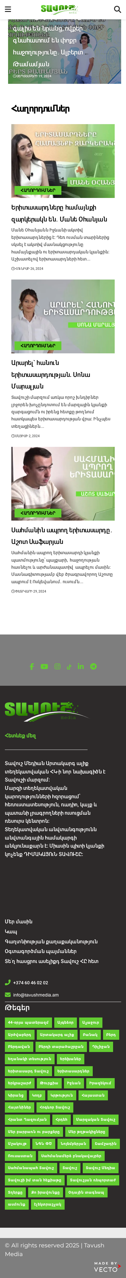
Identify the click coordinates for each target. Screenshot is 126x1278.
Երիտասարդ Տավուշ (28, 1071)
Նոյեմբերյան (73, 1143)
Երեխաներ (70, 1059)
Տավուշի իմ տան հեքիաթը (34, 1180)
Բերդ (111, 1035)
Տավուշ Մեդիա (100, 1168)
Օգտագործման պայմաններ (41, 951)
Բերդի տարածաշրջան (61, 1046)
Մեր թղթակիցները (86, 1132)
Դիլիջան (101, 1046)
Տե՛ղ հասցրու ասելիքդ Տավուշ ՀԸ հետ (52, 961)
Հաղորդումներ (38, 190)
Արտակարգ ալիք (57, 1035)
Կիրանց (16, 1095)
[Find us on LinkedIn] (81, 667)
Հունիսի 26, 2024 (29, 268)
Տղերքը (15, 1192)
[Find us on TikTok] (69, 667)
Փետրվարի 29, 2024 (30, 591)
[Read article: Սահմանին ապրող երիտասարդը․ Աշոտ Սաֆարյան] (63, 484)
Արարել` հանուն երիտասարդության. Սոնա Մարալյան (50, 375)
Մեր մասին (18, 921)
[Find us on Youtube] (44, 667)
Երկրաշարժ (19, 1083)
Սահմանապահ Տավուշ (31, 1168)
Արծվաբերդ (19, 1035)
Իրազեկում (100, 1083)
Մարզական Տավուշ (95, 1119)
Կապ (11, 931)
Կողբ (37, 1095)
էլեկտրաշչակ (47, 1204)
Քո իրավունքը (45, 1192)
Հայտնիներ (19, 1107)
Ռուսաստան (20, 1156)
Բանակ (90, 1035)
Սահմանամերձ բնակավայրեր (71, 1156)
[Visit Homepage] (62, 10)
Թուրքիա (49, 1083)
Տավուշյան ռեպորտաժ (93, 1180)
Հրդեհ (62, 1119)
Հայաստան (93, 1095)
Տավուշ (70, 1168)
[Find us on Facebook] (32, 667)
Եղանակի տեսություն (29, 1059)
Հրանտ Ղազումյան (27, 1119)
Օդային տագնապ (86, 1192)
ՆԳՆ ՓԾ (44, 1143)
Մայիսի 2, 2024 (27, 436)
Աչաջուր (90, 1022)
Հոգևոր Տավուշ (55, 1107)
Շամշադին (106, 1143)
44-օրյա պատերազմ (28, 1022)
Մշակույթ (17, 1143)
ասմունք (17, 1204)
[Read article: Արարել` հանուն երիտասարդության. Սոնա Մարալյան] (63, 316)
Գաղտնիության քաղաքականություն (51, 941)
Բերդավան (19, 1046)
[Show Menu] (8, 9)
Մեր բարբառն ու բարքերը (34, 1132)
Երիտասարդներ (73, 1071)
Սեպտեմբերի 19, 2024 (33, 76)
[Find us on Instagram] (57, 667)
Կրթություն (62, 1095)
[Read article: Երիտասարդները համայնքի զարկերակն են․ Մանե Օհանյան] (63, 161)
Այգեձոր (66, 1022)
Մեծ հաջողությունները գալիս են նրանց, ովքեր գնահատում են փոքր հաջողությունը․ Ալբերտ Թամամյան (48, 40)
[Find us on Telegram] (93, 667)
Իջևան (74, 1083)
